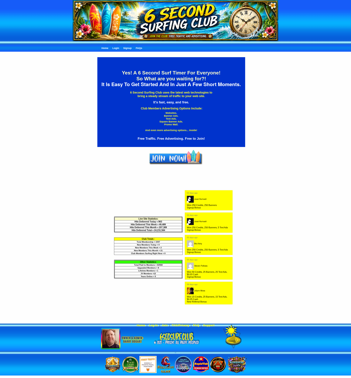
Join (165, 325)
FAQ (196, 325)
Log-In (153, 325)
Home (141, 325)
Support (208, 325)
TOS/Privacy (180, 325)
